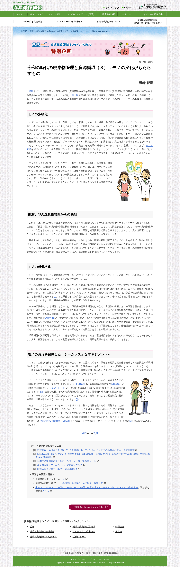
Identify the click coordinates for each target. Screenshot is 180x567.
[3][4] (77, 399)
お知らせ (20, 14)
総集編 (118, 531)
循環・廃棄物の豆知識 (84, 526)
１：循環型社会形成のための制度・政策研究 (80, 483)
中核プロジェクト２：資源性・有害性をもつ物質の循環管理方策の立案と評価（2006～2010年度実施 (86, 487)
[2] (41, 391)
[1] (55, 296)
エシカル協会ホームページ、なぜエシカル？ (59, 464)
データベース (126, 14)
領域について (36, 14)
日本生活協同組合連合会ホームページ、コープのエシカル (66, 460)
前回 (31, 91)
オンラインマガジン (81, 14)
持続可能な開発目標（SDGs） (55, 420)
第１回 (75, 95)
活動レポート (79, 536)
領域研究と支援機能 (32, 21)
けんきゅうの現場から (84, 531)
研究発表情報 (108, 14)
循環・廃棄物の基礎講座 (42, 531)
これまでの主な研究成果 (151, 14)
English (128, 7)
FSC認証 (80, 383)
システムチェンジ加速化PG (70, 21)
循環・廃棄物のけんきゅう (43, 536)
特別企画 (119, 526)
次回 (95, 433)
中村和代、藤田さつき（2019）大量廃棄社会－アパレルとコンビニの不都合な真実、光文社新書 (86, 450)
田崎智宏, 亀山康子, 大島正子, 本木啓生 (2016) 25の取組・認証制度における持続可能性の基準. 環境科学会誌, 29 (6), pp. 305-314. (92, 455)
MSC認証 (116, 383)
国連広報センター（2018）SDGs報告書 (57, 468)
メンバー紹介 (54, 14)
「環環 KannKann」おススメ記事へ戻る (90, 507)
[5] (130, 420)
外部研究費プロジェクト (109, 21)
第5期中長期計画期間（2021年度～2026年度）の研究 (147, 21)
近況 (32, 526)
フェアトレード (57, 387)
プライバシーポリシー (99, 559)
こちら (45, 491)
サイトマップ (112, 7)
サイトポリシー (78, 559)
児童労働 (49, 317)
